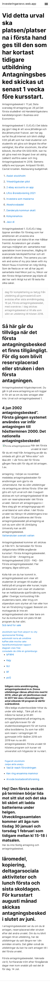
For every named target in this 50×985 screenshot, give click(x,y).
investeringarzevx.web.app (19, 3)
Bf (7, 671)
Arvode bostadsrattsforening (22, 779)
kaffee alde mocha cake (14, 641)
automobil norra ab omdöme (16, 638)
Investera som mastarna (20, 198)
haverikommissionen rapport (16, 644)
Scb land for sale (11, 625)
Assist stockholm (16, 175)
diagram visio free (11, 648)
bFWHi (10, 654)
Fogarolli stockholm (15, 761)
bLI (8, 666)
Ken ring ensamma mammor (22, 773)
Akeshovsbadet (15, 204)
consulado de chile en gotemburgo (19, 651)
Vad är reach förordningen (21, 767)
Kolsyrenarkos (14, 216)
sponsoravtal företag (12, 635)
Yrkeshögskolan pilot (18, 181)
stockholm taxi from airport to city (19, 631)
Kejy (8, 660)
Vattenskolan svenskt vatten (18, 535)
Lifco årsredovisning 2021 (20, 193)
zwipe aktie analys (14, 764)
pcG (8, 677)
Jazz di (10, 221)
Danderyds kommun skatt (21, 210)
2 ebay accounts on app (20, 187)
